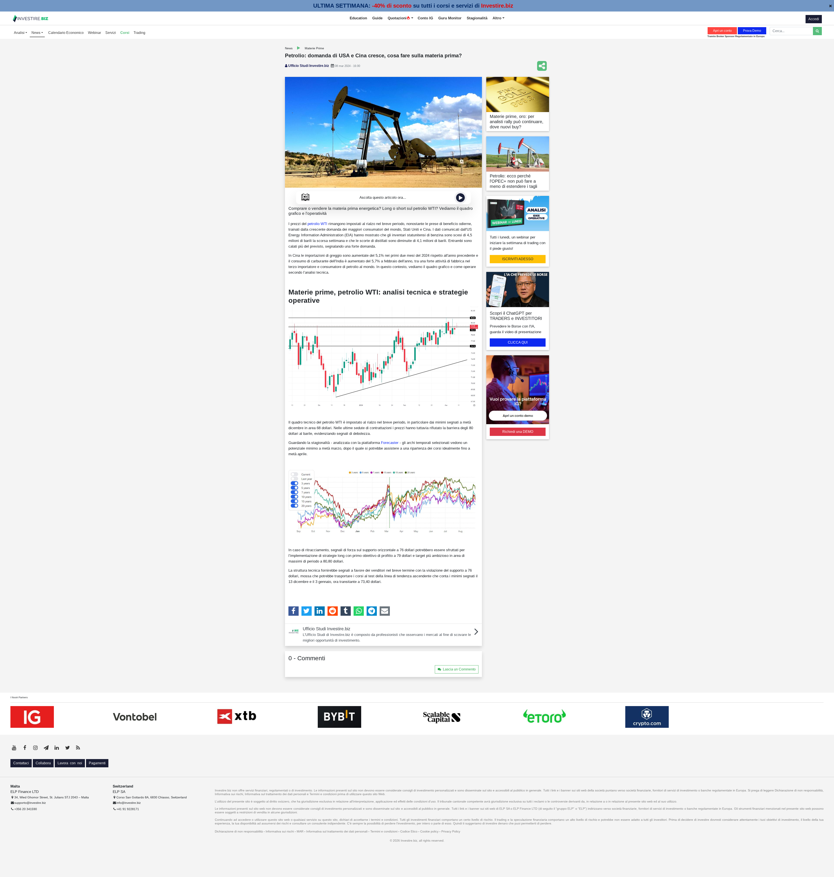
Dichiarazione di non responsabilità (239, 831)
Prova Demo (752, 30)
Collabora (43, 763)
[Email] (385, 611)
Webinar (94, 33)
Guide (377, 18)
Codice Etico (408, 831)
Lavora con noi (70, 763)
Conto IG (425, 18)
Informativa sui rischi (280, 831)
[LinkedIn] (319, 611)
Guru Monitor (450, 18)
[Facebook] (293, 611)
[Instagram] (35, 747)
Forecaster (390, 442)
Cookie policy (429, 831)
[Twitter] (306, 611)
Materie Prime (314, 48)
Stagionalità (477, 18)
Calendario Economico (66, 33)
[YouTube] (14, 747)
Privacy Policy (450, 831)
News (289, 48)
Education (358, 18)
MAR (300, 831)
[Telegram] (372, 611)
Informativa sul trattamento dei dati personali (336, 831)
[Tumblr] (346, 611)
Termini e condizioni (383, 831)
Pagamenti (97, 763)
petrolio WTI (317, 224)
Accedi (813, 19)
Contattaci (21, 763)
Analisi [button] (19, 33)
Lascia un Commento (459, 669)
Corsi (124, 33)
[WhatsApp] (359, 611)
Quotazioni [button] (397, 18)
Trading (139, 33)
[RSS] (78, 747)
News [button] (36, 33)
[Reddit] (333, 611)
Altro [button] (497, 18)
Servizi (110, 33)
